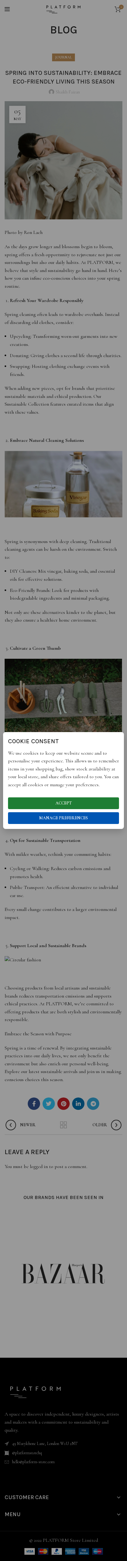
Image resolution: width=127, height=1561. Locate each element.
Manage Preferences (63, 818)
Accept (63, 803)
